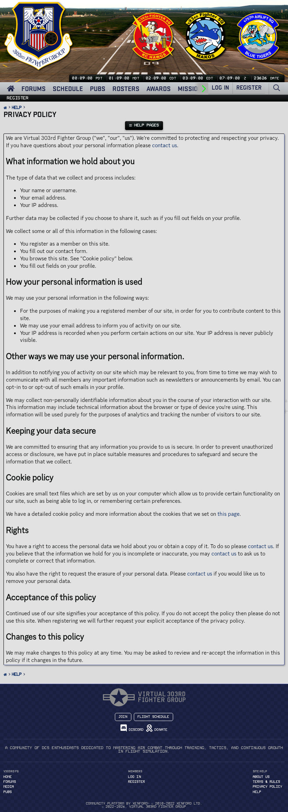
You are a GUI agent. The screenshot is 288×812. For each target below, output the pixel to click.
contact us (164, 145)
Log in (134, 776)
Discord (135, 729)
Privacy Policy (267, 786)
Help (257, 792)
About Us (261, 776)
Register (18, 98)
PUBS (97, 88)
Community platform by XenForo (144, 803)
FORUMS (33, 88)
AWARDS (158, 88)
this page (228, 514)
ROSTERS (125, 88)
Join (123, 716)
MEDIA (9, 786)
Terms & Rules (266, 781)
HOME (8, 776)
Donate (160, 729)
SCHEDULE (68, 88)
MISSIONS (192, 88)
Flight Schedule (153, 716)
